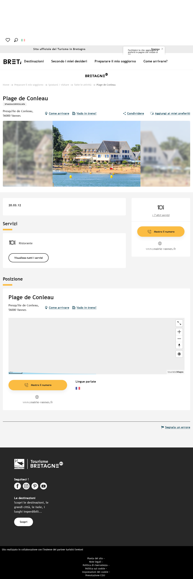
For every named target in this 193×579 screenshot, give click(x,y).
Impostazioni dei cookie (95, 572)
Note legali (95, 561)
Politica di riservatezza (95, 565)
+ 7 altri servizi (161, 215)
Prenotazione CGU (95, 575)
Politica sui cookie (95, 568)
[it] (23, 40)
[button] (16, 40)
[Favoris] (8, 40)
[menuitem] (34, 61)
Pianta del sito (95, 558)
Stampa (155, 49)
